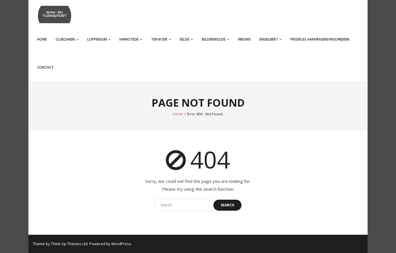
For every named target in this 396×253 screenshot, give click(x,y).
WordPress (121, 243)
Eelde (184, 39)
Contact (45, 67)
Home (42, 39)
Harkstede (129, 39)
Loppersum (97, 39)
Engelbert (268, 39)
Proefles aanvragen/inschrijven (319, 39)
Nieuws (244, 39)
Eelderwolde (214, 39)
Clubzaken (65, 39)
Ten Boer (159, 39)
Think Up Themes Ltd (69, 243)
